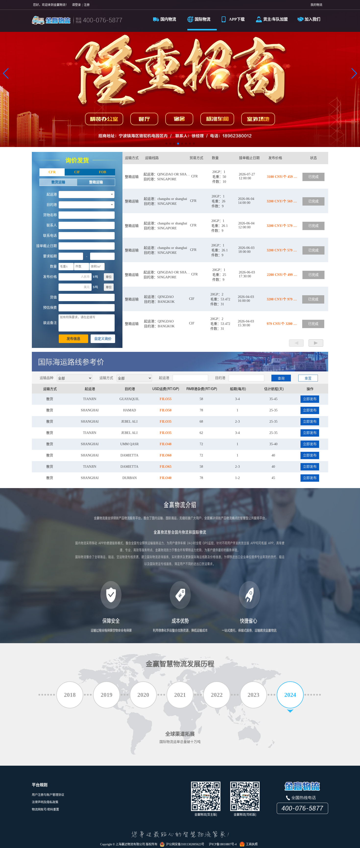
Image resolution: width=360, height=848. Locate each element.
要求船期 (50, 256)
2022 (217, 695)
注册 (87, 5)
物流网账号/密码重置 (45, 809)
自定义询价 (102, 339)
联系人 (52, 225)
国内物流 (168, 19)
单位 (109, 277)
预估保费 (50, 307)
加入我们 (312, 19)
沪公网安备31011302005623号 (184, 844)
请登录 (76, 5)
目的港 (52, 205)
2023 (253, 695)
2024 (290, 695)
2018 (70, 695)
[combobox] (87, 194)
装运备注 (50, 323)
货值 (53, 297)
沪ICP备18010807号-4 (222, 844)
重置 (308, 378)
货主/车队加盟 (275, 19)
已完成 (313, 177)
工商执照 (251, 844)
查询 (281, 378)
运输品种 (46, 377)
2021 (180, 695)
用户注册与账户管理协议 (48, 795)
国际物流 (202, 19)
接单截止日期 (46, 246)
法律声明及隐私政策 (45, 802)
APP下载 (237, 19)
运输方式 (106, 377)
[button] (5, 73)
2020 (143, 695)
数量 (53, 266)
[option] (180, 399)
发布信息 (73, 339)
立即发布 (310, 399)
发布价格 (50, 277)
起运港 (52, 194)
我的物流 (316, 5)
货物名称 (50, 215)
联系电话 (50, 235)
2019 (106, 695)
